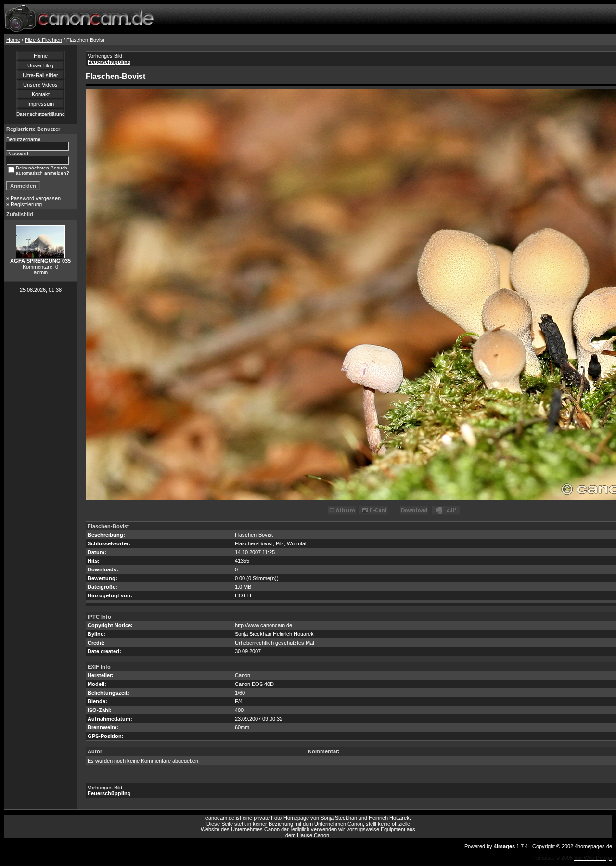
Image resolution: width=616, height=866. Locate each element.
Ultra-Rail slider (40, 75)
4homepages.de (593, 846)
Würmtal (296, 543)
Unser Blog (40, 65)
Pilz (280, 543)
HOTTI (243, 595)
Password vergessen (36, 198)
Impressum (40, 104)
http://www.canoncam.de (263, 625)
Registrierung (26, 204)
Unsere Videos (40, 85)
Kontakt (41, 94)
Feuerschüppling (109, 62)
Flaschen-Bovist (254, 543)
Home (13, 40)
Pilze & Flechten (43, 40)
